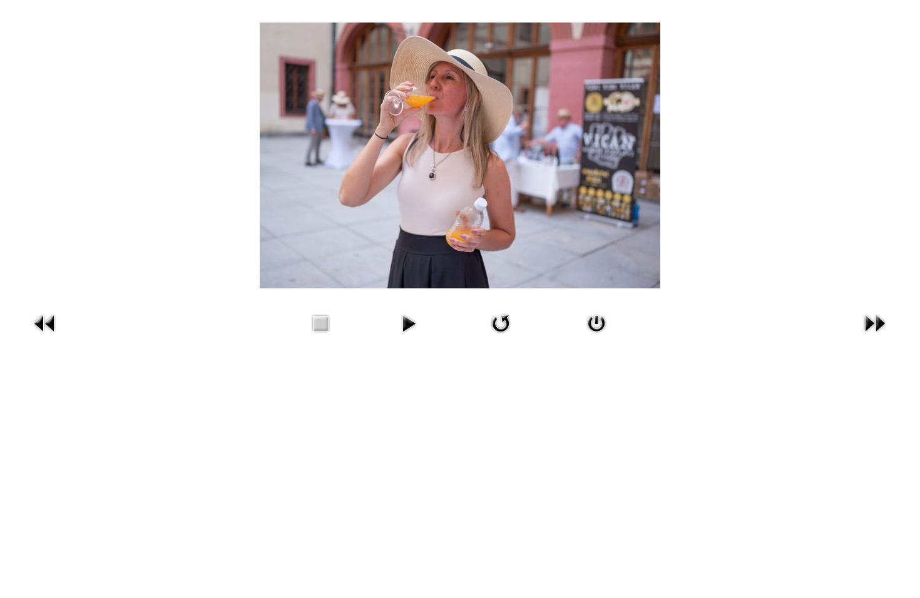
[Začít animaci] (409, 335)
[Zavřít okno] (596, 335)
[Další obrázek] (875, 335)
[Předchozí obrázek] (45, 335)
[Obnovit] (500, 335)
